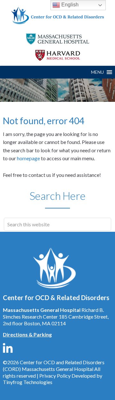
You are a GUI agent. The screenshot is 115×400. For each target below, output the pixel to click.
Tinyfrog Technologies (27, 382)
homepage (28, 158)
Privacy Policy (55, 376)
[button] (97, 72)
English (69, 4)
